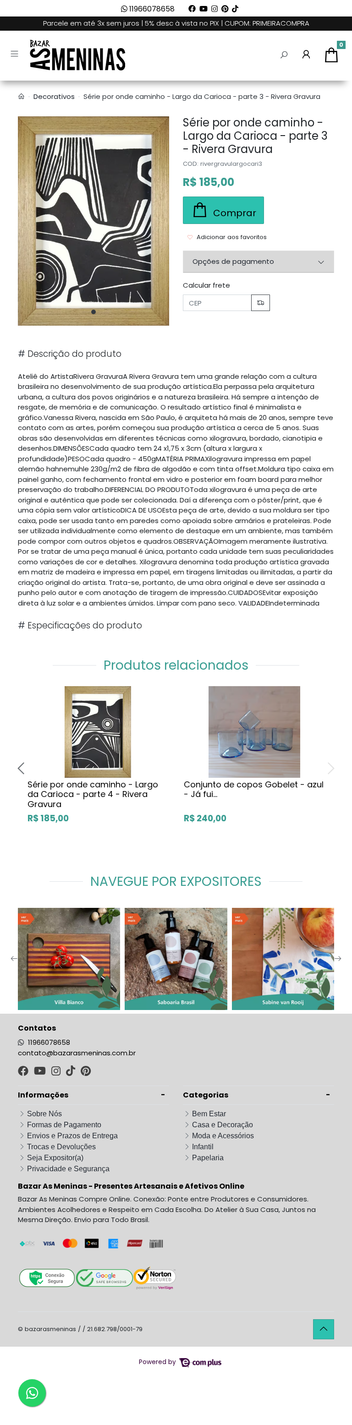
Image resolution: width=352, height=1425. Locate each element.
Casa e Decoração (222, 1125)
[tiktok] (71, 1072)
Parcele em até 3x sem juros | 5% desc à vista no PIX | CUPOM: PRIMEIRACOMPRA (176, 23)
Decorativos (54, 96)
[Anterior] (22, 768)
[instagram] (56, 1072)
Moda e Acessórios (223, 1136)
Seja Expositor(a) (55, 1158)
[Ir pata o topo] (323, 1329)
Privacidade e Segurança (68, 1169)
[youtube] (41, 1072)
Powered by (158, 1362)
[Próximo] (330, 768)
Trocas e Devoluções (61, 1147)
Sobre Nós (44, 1114)
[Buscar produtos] (283, 55)
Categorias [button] (205, 1095)
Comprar (108, 837)
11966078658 (151, 9)
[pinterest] (86, 1072)
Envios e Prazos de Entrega (72, 1136)
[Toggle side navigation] (15, 55)
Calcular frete (206, 285)
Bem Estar (209, 1114)
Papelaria (208, 1158)
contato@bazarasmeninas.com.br (77, 1053)
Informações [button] (43, 1095)
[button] (306, 55)
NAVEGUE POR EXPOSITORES (176, 882)
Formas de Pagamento (64, 1125)
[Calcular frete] (260, 303)
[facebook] (24, 1072)
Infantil (203, 1147)
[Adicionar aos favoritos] (39, 694)
